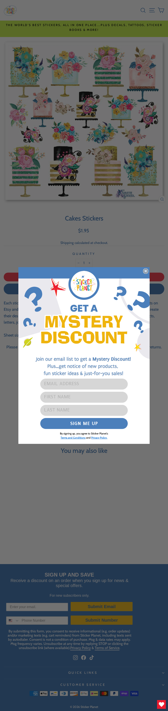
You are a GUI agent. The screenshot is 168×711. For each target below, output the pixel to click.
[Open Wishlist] (161, 704)
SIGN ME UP (84, 423)
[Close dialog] (146, 271)
